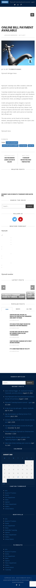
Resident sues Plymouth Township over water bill (17, 195)
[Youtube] (18, 4)
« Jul (3, 484)
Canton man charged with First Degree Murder (21, 341)
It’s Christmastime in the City (20, 349)
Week (7, 309)
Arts (6, 491)
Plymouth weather (7, 274)
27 (18, 477)
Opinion (7, 502)
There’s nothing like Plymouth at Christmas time (19, 431)
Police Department (10, 504)
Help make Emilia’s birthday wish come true (18, 443)
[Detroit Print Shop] (18, 363)
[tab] (6, 309)
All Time (29, 309)
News (6, 500)
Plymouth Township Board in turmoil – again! (22, 2)
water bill (31, 145)
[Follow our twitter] (14, 219)
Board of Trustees (10, 493)
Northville (18, 514)
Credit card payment (12, 142)
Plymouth (4, 139)
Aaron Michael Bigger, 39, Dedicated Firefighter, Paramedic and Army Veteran (20, 316)
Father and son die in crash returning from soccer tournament (19, 333)
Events (7, 495)
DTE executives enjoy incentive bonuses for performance (20, 324)
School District (9, 509)
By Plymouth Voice (14, 320)
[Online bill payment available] (18, 53)
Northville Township (11, 530)
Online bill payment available (10, 145)
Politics (7, 506)
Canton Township (18, 486)
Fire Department (10, 497)
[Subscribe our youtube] (20, 219)
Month (18, 309)
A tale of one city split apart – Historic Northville (19, 408)
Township (8, 570)
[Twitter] (14, 4)
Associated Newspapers (10, 35)
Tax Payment (23, 145)
